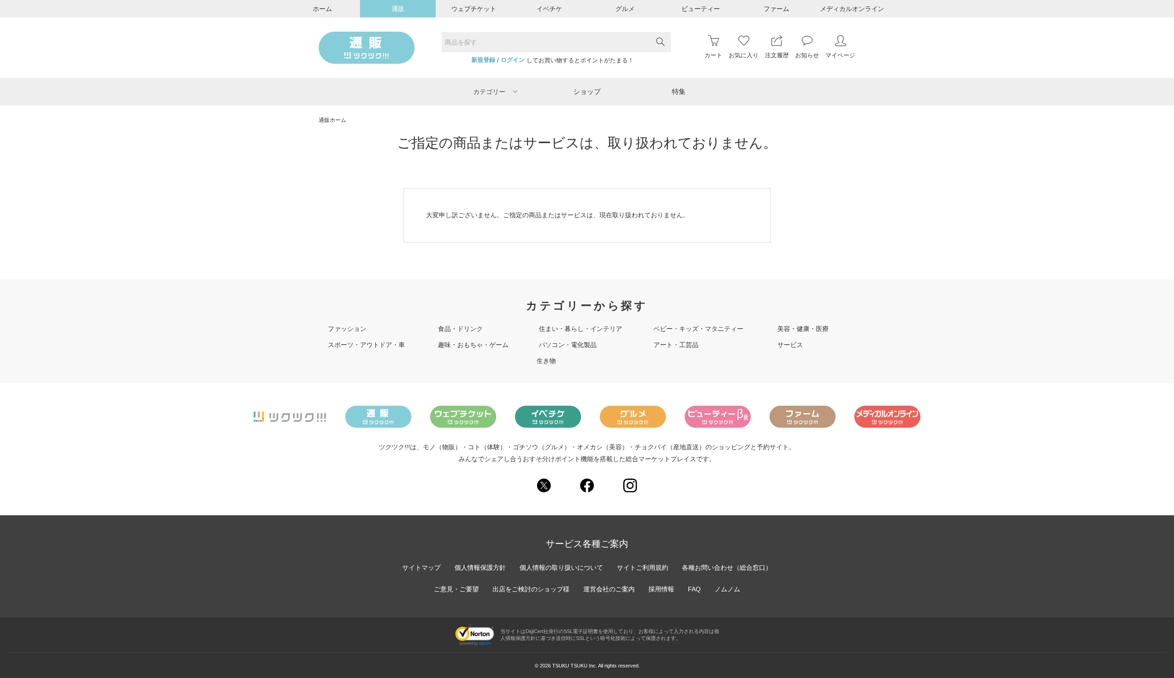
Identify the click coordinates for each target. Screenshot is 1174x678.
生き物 (546, 360)
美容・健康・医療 (803, 328)
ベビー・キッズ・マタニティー (698, 328)
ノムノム (727, 589)
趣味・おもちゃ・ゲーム (473, 344)
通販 (398, 8)
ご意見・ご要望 (456, 589)
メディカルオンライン (852, 8)
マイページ (840, 55)
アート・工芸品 (675, 344)
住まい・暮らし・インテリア (580, 328)
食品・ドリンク (460, 328)
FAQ (694, 589)
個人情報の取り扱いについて (561, 567)
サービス (790, 344)
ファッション (347, 328)
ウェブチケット (473, 8)
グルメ (625, 8)
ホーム (322, 8)
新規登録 (483, 60)
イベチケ (549, 8)
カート (713, 55)
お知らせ (807, 55)
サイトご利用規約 (642, 567)
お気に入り (744, 55)
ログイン (513, 60)
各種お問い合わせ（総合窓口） (727, 567)
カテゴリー (489, 91)
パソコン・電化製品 (568, 344)
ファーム (776, 8)
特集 (679, 91)
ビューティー (700, 8)
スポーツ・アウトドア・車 (366, 344)
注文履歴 (777, 55)
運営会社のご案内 (609, 589)
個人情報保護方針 (480, 567)
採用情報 (661, 589)
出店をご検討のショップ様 (531, 589)
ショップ (587, 91)
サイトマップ (421, 567)
